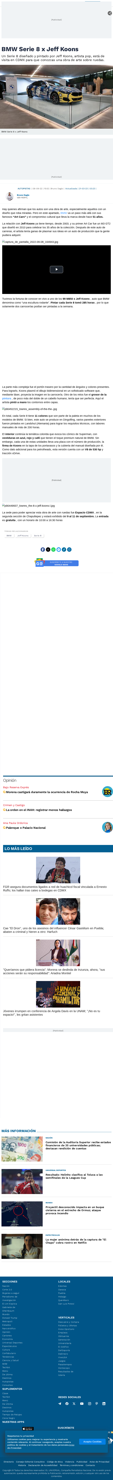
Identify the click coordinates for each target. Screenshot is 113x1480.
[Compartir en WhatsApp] (53, 549)
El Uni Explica (9, 1304)
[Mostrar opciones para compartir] (110, 13)
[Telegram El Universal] (59, 1404)
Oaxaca (62, 1289)
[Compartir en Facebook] (43, 549)
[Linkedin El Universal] (103, 1404)
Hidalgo (62, 1296)
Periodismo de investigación (9, 1298)
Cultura (6, 1350)
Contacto (90, 1465)
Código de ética (55, 1462)
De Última (7, 1404)
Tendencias (8, 1357)
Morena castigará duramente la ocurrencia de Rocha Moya (47, 792)
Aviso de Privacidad (99, 1462)
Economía (7, 1339)
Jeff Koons (23, 536)
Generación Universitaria (64, 1341)
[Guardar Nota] (69, 549)
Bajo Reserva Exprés (16, 787)
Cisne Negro (8, 1418)
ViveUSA (62, 1357)
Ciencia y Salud (10, 1360)
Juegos (61, 1361)
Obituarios (63, 1336)
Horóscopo (64, 1368)
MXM (4, 1364)
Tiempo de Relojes (12, 1414)
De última (7, 1374)
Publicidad (82, 1462)
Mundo (6, 1314)
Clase (5, 1393)
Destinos (6, 1378)
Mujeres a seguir (10, 1293)
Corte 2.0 (7, 1289)
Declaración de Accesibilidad (42, 1465)
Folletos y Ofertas (67, 1325)
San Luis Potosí (66, 1304)
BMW (9, 536)
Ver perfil (22, 197)
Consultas (7, 1385)
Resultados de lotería (65, 1373)
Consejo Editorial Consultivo (30, 1462)
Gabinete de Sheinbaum (8, 1309)
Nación (6, 1286)
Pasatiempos (65, 1364)
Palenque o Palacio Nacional (25, 827)
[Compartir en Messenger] (58, 549)
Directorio (9, 1462)
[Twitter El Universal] (74, 1404)
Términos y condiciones (71, 1465)
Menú (5, 1371)
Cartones (7, 1335)
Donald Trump (9, 1318)
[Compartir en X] (48, 549)
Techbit (6, 1367)
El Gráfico (63, 1347)
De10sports (64, 1350)
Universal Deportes (12, 1342)
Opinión (9, 780)
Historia (22, 1465)
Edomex (62, 1286)
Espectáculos (9, 1346)
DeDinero (63, 1354)
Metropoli (7, 1321)
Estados (6, 1325)
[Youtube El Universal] (82, 1404)
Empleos (63, 1332)
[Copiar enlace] (64, 549)
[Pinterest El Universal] (96, 1404)
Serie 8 (37, 536)
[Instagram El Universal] (89, 1404)
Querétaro (63, 1300)
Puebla (61, 1293)
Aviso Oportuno (66, 1329)
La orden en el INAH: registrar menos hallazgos (39, 810)
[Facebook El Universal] (66, 1404)
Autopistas (24, 188)
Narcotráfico (8, 1328)
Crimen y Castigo (14, 805)
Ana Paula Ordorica (15, 822)
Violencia (69, 1462)
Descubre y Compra (68, 1322)
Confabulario (9, 1353)
